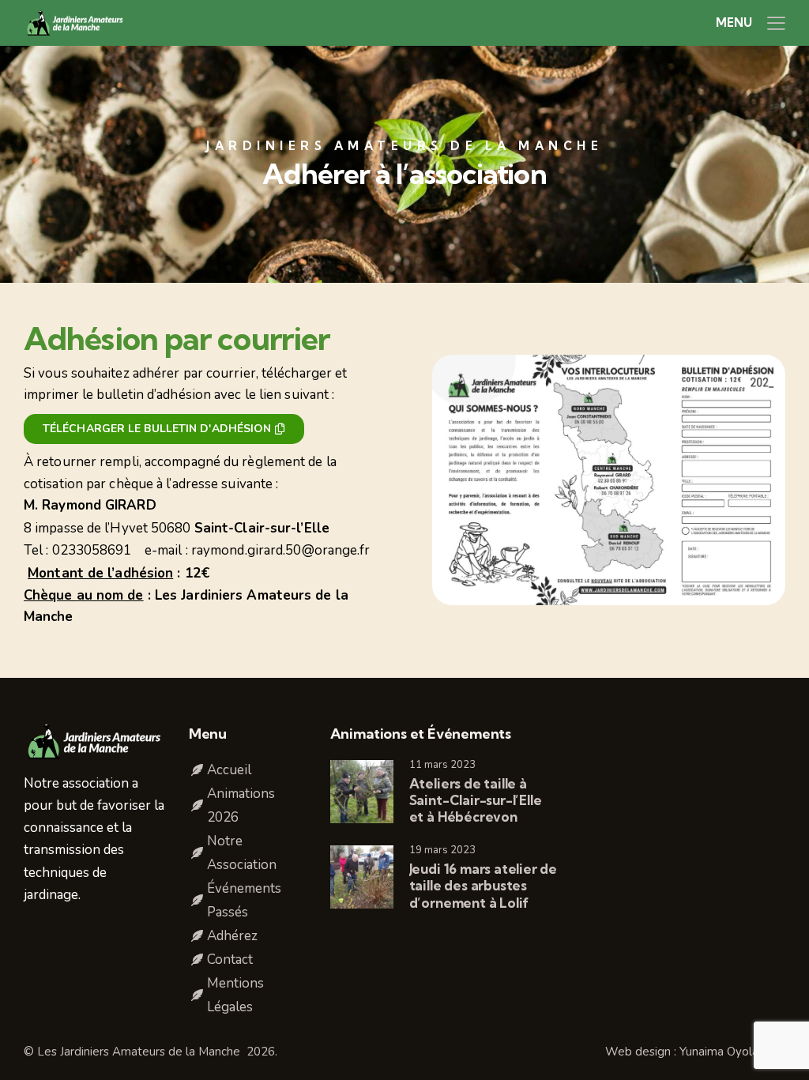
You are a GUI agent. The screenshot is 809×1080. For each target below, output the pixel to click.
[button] (776, 23)
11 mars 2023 (442, 765)
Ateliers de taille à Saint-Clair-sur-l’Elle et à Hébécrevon (475, 800)
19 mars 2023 (442, 850)
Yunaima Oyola (720, 1051)
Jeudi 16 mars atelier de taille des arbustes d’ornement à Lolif (483, 885)
